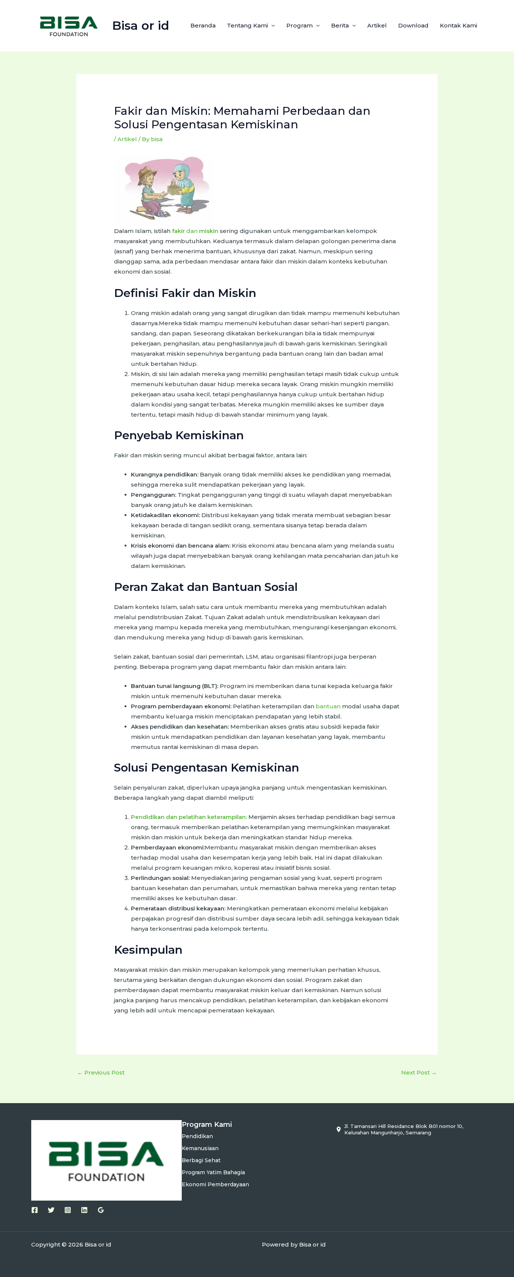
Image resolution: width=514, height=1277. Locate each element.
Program (299, 25)
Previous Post (101, 1072)
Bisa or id (140, 25)
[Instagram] (67, 1210)
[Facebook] (34, 1210)
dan (195, 230)
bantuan (328, 706)
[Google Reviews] (100, 1210)
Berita (340, 25)
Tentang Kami (247, 25)
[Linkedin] (84, 1210)
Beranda (203, 25)
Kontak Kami (458, 25)
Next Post (419, 1072)
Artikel (377, 25)
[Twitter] (51, 1210)
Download (413, 25)
